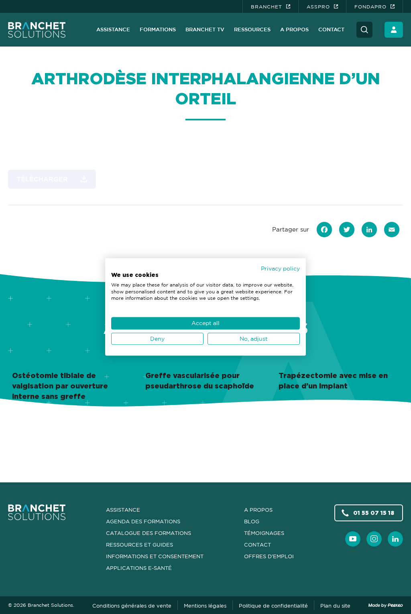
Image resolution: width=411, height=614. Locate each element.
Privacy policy (280, 268)
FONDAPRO (370, 6)
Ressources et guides (139, 544)
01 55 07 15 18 (373, 513)
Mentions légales (205, 605)
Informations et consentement (154, 556)
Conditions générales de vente (131, 605)
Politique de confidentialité (273, 605)
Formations (158, 29)
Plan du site (335, 605)
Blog (251, 521)
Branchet (266, 6)
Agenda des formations (143, 521)
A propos (294, 29)
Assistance (113, 29)
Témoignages (264, 533)
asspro (318, 6)
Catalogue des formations (148, 533)
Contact (331, 29)
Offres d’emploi (269, 556)
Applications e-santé (139, 568)
